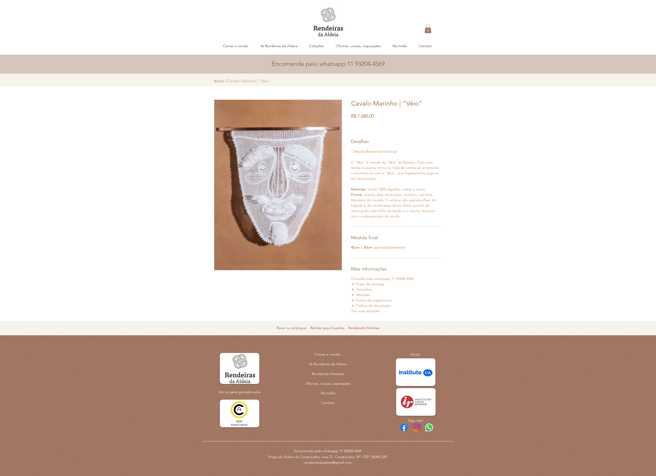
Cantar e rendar (328, 354)
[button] (428, 29)
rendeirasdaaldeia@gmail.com (328, 462)
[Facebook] (404, 427)
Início (219, 80)
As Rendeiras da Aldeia (328, 364)
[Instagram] (417, 427)
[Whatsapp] (429, 427)
